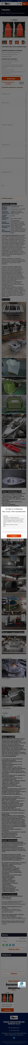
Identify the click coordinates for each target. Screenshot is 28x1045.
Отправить (14, 536)
